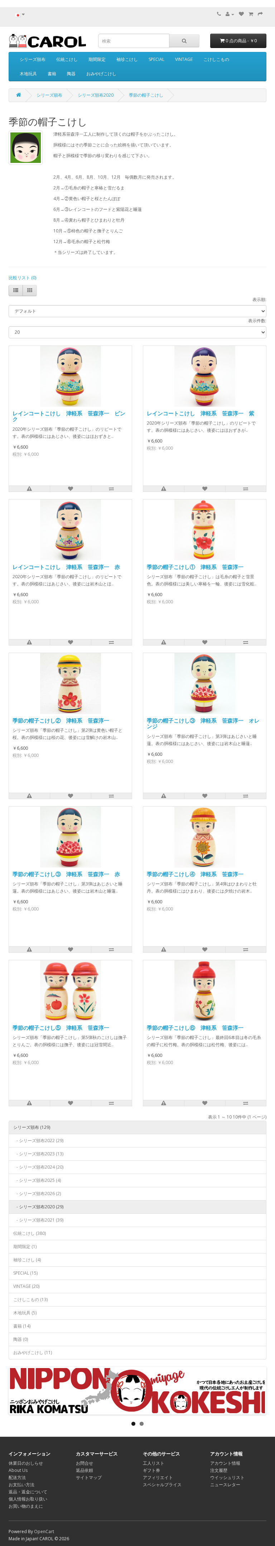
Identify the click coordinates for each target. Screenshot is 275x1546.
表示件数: (257, 321)
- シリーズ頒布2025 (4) (37, 1180)
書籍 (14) (21, 1326)
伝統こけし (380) (29, 1233)
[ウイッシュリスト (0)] (241, 14)
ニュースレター (225, 1485)
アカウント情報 (225, 1463)
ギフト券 (151, 1470)
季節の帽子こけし (146, 95)
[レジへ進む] (260, 14)
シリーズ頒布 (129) (31, 1127)
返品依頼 (84, 1470)
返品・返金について (28, 1492)
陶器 (71, 74)
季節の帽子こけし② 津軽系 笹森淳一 (61, 720)
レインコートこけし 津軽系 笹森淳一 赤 (66, 566)
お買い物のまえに (26, 1506)
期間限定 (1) (25, 1246)
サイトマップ (89, 1477)
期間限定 (97, 59)
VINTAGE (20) (26, 1286)
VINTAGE (184, 59)
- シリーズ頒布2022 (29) (38, 1140)
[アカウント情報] (230, 14)
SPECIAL (156, 59)
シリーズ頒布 (32, 59)
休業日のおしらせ (26, 1463)
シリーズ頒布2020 (96, 95)
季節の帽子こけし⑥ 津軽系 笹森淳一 (195, 1027)
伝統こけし (67, 59)
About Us (18, 1470)
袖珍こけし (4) (27, 1260)
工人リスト (153, 1463)
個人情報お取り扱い (28, 1499)
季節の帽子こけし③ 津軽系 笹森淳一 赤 (66, 874)
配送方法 (17, 1477)
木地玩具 (28, 74)
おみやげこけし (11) (32, 1352)
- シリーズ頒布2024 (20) (38, 1167)
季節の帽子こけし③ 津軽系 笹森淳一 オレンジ (203, 723)
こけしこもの (216, 59)
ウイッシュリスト (227, 1477)
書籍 (52, 74)
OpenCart (44, 1531)
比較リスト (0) (22, 278)
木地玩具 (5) (25, 1313)
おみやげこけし (101, 74)
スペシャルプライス (162, 1485)
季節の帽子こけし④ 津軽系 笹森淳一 (195, 874)
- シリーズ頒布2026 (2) (37, 1193)
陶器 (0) (20, 1339)
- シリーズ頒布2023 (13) (38, 1154)
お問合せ (84, 1463)
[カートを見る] (251, 14)
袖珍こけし (127, 59)
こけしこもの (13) (30, 1299)
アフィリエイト (158, 1477)
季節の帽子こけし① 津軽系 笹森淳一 (195, 566)
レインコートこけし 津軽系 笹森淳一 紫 (200, 413)
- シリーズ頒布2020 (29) (38, 1207)
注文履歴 (218, 1470)
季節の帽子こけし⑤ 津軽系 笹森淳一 (61, 1027)
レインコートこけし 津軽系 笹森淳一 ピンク (69, 416)
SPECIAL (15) (25, 1273)
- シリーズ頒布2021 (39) (38, 1220)
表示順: (259, 299)
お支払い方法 (21, 1485)
